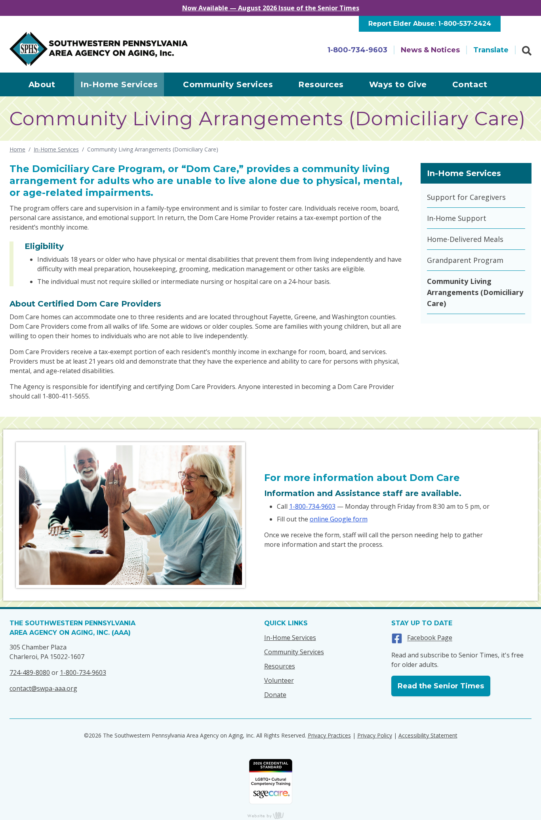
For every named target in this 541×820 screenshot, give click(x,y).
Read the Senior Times (441, 686)
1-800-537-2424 (464, 23)
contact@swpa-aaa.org (43, 688)
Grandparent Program (465, 260)
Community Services (294, 652)
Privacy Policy (374, 735)
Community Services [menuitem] (228, 84)
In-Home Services (56, 149)
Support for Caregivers (466, 197)
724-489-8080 (30, 672)
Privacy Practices (329, 735)
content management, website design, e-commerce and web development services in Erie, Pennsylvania (270, 815)
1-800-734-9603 (357, 50)
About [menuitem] (42, 84)
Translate (491, 50)
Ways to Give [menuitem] (398, 84)
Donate (275, 694)
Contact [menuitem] (470, 84)
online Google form (339, 519)
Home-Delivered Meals (465, 239)
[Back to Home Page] (99, 49)
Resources (279, 666)
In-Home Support (456, 218)
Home (17, 149)
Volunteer (279, 680)
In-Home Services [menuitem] (119, 84)
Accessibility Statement (427, 735)
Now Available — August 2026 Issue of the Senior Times (270, 8)
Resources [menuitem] (321, 84)
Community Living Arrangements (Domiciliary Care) (475, 292)
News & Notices (430, 50)
